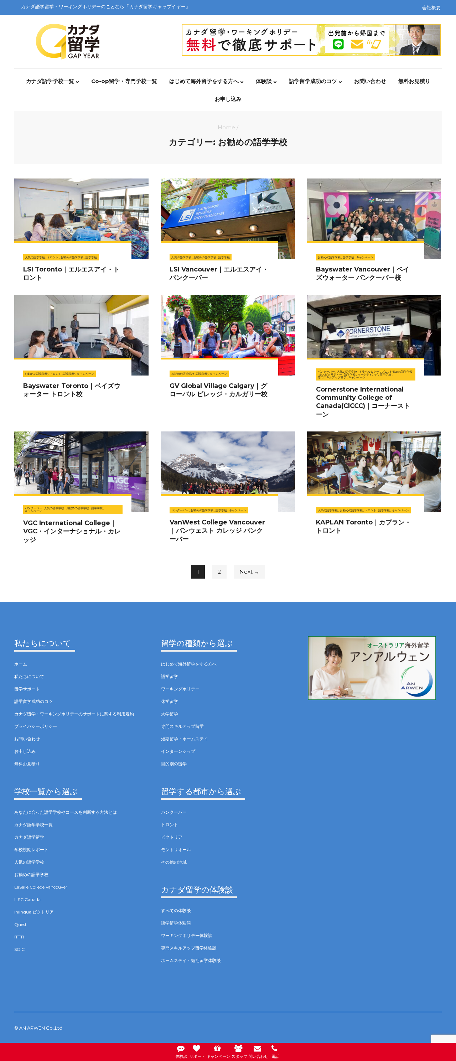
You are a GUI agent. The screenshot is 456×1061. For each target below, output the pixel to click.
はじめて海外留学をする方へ (204, 81)
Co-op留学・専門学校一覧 (124, 81)
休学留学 (169, 701)
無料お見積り (414, 81)
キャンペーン (364, 257)
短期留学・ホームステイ (184, 738)
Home (226, 127)
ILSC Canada (27, 899)
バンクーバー (326, 371)
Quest (20, 924)
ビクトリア (171, 837)
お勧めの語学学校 (72, 257)
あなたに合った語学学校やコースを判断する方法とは (65, 812)
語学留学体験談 (176, 923)
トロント (52, 257)
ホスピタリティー (330, 374)
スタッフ (239, 1056)
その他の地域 (174, 862)
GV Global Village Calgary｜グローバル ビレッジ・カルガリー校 (219, 390)
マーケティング (368, 374)
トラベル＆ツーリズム (373, 371)
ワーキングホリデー (180, 689)
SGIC (19, 949)
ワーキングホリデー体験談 (186, 935)
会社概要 (431, 7)
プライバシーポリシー (35, 726)
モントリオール (176, 849)
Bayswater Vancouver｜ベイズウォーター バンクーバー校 (362, 273)
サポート (197, 1056)
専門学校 (385, 374)
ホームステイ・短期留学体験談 (191, 960)
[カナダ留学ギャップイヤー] (67, 28)
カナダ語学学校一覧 (50, 81)
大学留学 (169, 713)
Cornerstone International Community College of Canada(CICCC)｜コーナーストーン (363, 401)
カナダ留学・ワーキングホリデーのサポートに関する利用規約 (74, 713)
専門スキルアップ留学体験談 (189, 948)
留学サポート (27, 689)
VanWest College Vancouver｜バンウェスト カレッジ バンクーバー (217, 530)
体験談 (264, 81)
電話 (275, 1056)
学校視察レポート (31, 849)
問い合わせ (258, 1056)
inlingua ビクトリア (34, 912)
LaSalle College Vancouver (40, 887)
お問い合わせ (370, 81)
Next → (249, 571)
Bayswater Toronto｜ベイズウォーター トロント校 (71, 390)
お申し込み (228, 98)
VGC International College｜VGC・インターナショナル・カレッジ (72, 531)
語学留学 (169, 676)
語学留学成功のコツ (313, 81)
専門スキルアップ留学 (332, 377)
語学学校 (91, 257)
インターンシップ (178, 751)
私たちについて (29, 676)
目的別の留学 (174, 763)
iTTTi (19, 937)
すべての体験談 (176, 910)
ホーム (20, 664)
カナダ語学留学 (29, 837)
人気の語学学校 (35, 257)
